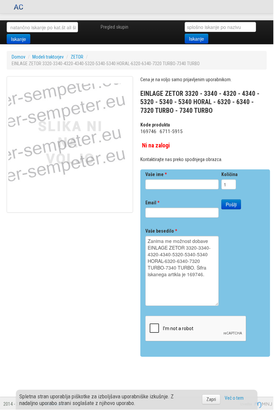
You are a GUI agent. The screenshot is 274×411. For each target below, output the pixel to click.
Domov (18, 57)
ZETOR (77, 57)
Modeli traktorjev (48, 57)
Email (152, 202)
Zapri (211, 399)
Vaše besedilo (161, 231)
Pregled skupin (114, 27)
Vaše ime (156, 174)
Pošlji (231, 204)
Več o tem (234, 398)
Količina (229, 174)
